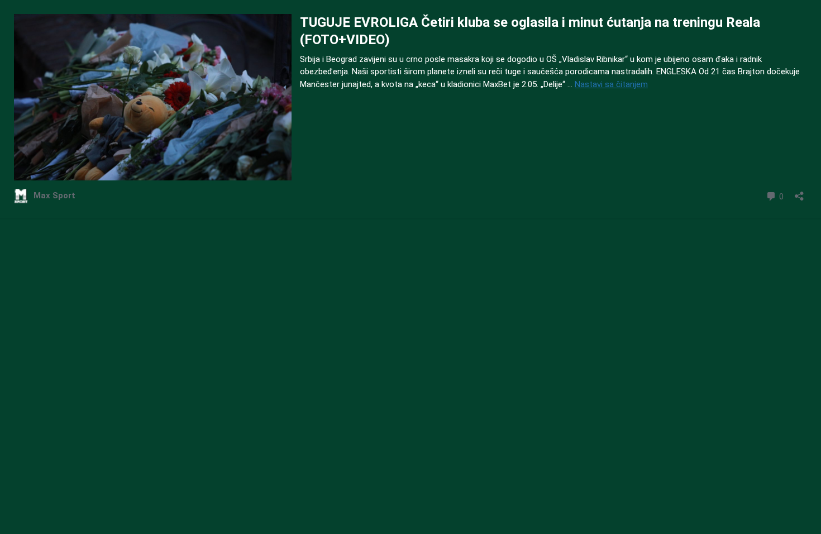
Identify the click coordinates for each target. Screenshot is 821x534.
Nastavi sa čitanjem (611, 84)
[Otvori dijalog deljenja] (799, 192)
